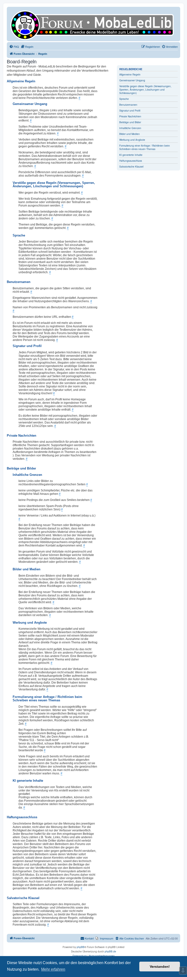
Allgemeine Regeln (129, 74)
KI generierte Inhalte (130, 155)
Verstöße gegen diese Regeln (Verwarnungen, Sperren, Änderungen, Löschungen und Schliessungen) (145, 90)
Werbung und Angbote (132, 139)
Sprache (124, 99)
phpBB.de (110, 951)
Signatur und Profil (129, 110)
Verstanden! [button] (160, 966)
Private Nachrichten (130, 116)
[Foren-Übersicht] (93, 24)
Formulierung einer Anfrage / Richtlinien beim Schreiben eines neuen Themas (144, 147)
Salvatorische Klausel (131, 166)
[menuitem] (14, 46)
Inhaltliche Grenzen (130, 128)
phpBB (80, 947)
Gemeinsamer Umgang (132, 80)
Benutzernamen (128, 104)
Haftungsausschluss (130, 160)
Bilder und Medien (129, 134)
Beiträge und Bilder (130, 122)
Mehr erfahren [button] (53, 969)
